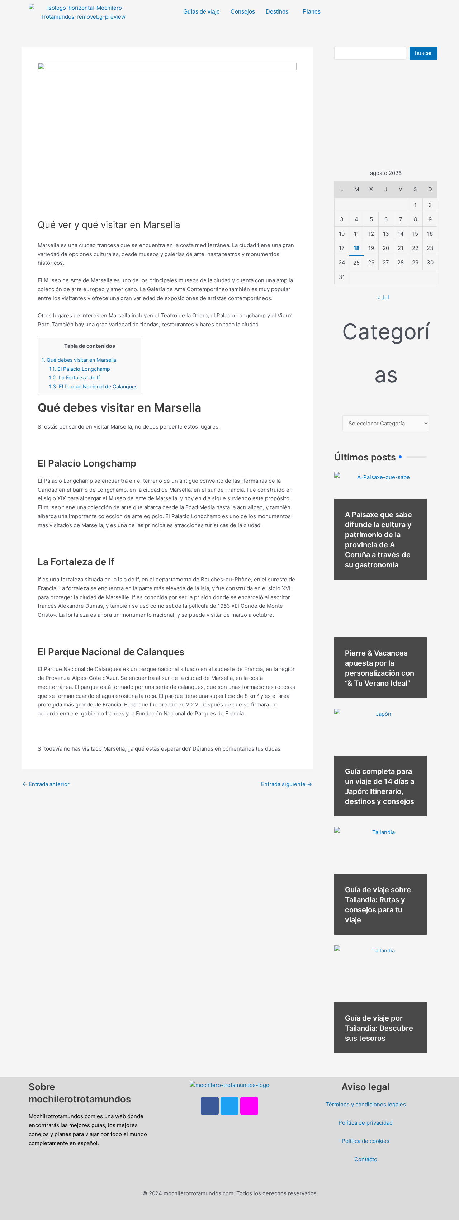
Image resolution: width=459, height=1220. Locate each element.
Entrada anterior (46, 784)
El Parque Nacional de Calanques (93, 386)
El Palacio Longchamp (79, 369)
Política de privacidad (366, 1122)
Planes (312, 12)
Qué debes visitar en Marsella (79, 360)
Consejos (243, 12)
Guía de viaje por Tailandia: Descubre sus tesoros (379, 1028)
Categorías (386, 352)
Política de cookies (365, 1141)
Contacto (365, 1159)
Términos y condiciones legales (366, 1104)
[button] (278, 12)
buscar (423, 52)
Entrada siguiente (286, 784)
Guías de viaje (201, 12)
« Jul (383, 297)
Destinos (277, 12)
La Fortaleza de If (74, 377)
